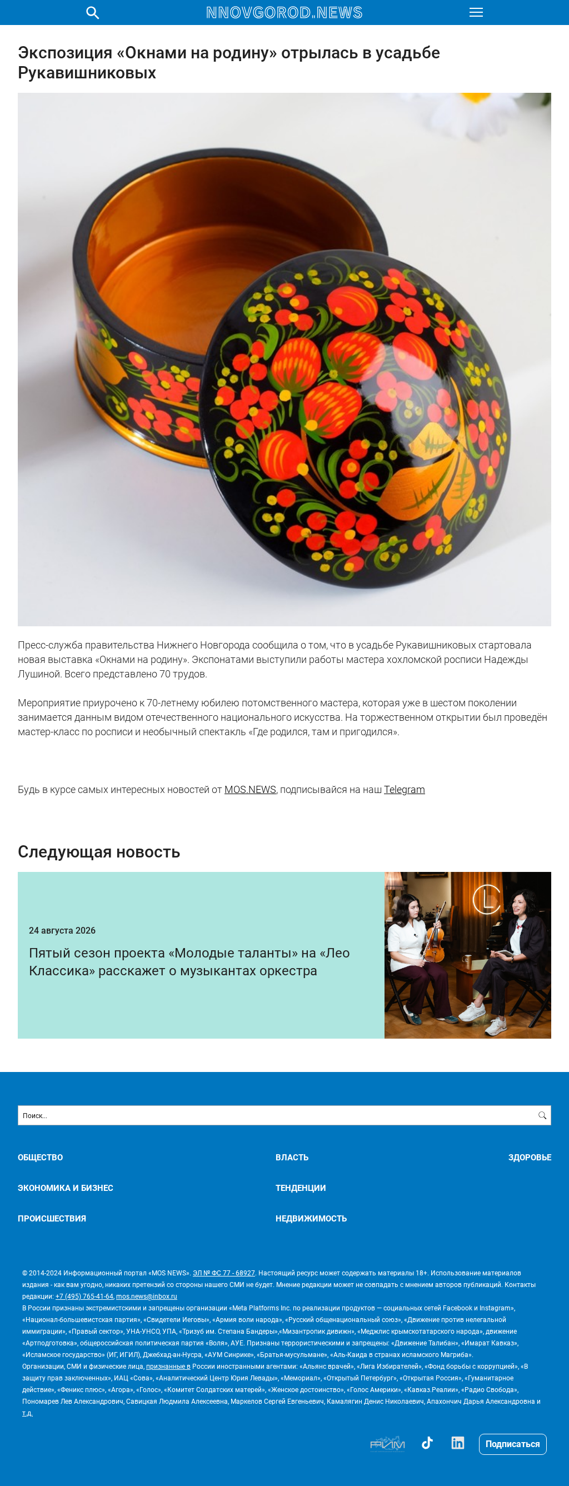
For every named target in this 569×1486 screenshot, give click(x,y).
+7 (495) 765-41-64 (84, 1295)
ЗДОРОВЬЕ (529, 1157)
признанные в (168, 1366)
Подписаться (513, 1443)
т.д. (27, 1412)
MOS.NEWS (250, 789)
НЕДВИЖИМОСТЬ (311, 1218)
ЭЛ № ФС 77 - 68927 (224, 1272)
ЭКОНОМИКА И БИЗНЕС (65, 1188)
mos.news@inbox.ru (146, 1295)
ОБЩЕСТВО (40, 1157)
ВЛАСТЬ (292, 1157)
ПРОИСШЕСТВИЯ (52, 1218)
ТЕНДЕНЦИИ (301, 1188)
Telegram (404, 789)
